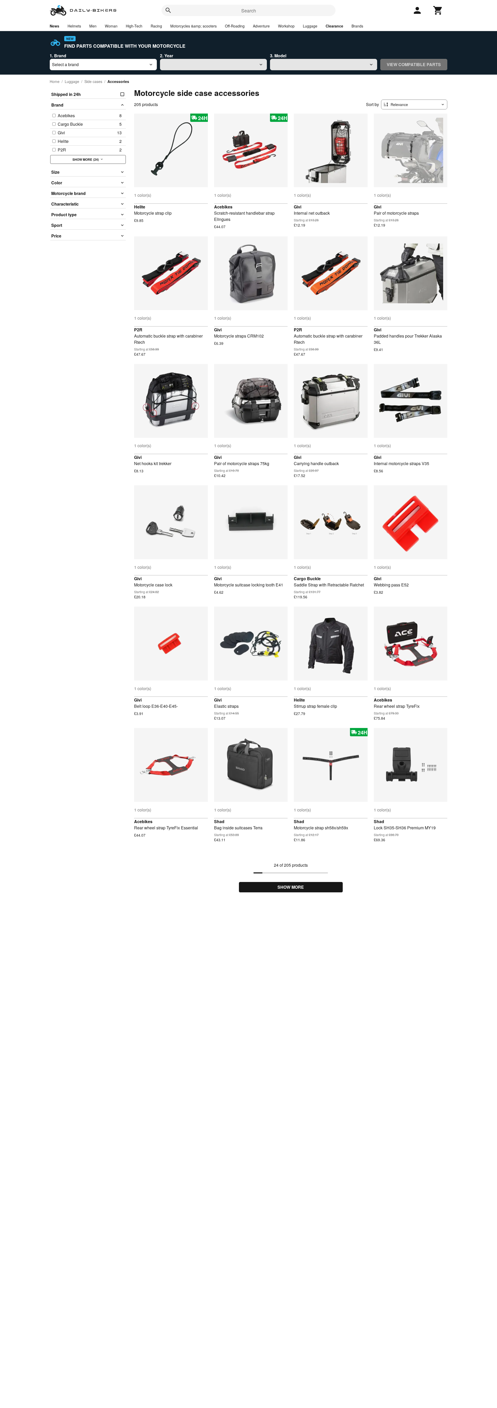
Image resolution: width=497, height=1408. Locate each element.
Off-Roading (235, 26)
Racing (156, 26)
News (54, 26)
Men (93, 26)
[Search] (168, 10)
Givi (297, 207)
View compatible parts (414, 64)
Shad (219, 821)
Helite (139, 207)
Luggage (310, 26)
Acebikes (223, 207)
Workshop (286, 26)
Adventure (261, 26)
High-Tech (134, 26)
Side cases (93, 81)
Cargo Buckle (307, 579)
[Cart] (438, 10)
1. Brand (58, 56)
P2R (138, 330)
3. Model (278, 56)
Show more (290, 887)
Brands (357, 26)
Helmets (74, 26)
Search (248, 10)
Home (55, 81)
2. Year (166, 56)
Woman (111, 26)
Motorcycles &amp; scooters (193, 26)
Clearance (334, 26)
